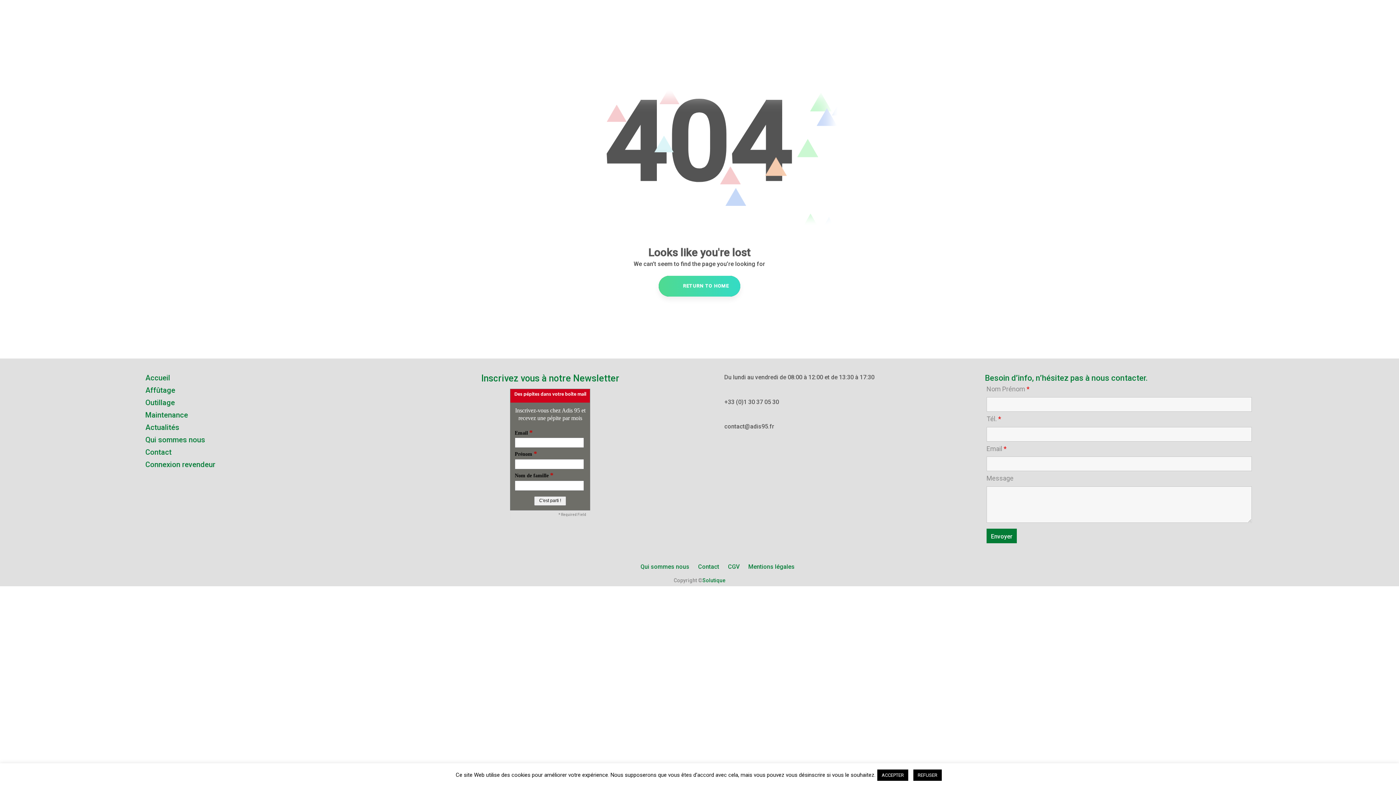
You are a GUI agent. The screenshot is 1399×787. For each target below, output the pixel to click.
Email (997, 449)
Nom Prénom (1008, 389)
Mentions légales (771, 566)
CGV (734, 566)
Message (1000, 478)
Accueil (157, 377)
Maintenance (166, 415)
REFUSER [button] (927, 775)
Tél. (994, 419)
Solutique (713, 580)
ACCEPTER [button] (893, 775)
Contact (158, 452)
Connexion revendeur (180, 464)
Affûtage (160, 390)
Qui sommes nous (175, 439)
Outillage (160, 402)
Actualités (162, 427)
